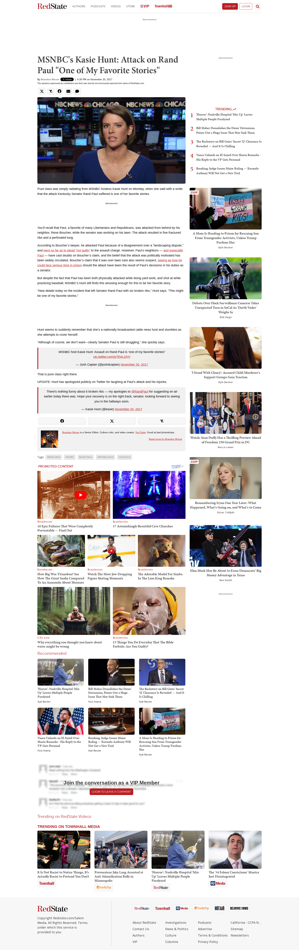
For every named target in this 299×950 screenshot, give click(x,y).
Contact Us (141, 929)
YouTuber (140, 432)
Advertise (205, 929)
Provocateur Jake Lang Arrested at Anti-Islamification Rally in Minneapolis (118, 876)
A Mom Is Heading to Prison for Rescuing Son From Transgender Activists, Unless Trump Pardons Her (160, 744)
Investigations (175, 922)
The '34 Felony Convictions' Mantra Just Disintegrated (234, 874)
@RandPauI (139, 391)
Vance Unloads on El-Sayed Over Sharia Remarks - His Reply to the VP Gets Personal (59, 742)
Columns (171, 942)
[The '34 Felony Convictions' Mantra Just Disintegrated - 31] (235, 850)
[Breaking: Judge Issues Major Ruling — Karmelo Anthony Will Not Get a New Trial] (111, 721)
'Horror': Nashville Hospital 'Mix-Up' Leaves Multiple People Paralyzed (59, 693)
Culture (170, 935)
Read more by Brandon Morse (165, 439)
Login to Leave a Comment (111, 791)
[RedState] (52, 6)
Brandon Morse (50, 79)
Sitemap (237, 929)
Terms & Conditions (213, 935)
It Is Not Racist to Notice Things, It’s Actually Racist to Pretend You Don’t (63, 874)
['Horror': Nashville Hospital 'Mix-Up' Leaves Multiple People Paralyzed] (61, 672)
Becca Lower (226, 447)
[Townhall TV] (163, 6)
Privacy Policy (208, 942)
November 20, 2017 (134, 364)
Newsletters (240, 935)
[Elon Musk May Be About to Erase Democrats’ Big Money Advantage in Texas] (226, 546)
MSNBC (69, 457)
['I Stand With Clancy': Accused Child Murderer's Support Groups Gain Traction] (226, 348)
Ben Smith (225, 580)
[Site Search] (258, 6)
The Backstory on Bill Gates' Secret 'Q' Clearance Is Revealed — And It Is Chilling (161, 693)
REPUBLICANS (105, 457)
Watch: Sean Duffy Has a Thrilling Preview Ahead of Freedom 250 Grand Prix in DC (225, 439)
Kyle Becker (44, 701)
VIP (135, 942)
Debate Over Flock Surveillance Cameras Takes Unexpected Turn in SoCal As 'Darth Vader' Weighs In (225, 307)
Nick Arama (94, 701)
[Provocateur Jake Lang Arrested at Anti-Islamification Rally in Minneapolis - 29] (120, 850)
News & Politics (176, 929)
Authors (78, 6)
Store (130, 6)
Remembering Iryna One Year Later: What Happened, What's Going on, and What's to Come (225, 505)
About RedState (144, 922)
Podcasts (98, 6)
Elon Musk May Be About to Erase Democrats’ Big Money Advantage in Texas (225, 572)
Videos (116, 6)
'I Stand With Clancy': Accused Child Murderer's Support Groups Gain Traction (225, 374)
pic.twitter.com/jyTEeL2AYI (111, 357)
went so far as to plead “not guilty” (66, 250)
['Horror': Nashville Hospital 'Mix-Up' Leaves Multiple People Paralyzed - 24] (178, 850)
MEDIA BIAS (53, 457)
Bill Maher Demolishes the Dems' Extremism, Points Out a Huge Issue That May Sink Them (110, 693)
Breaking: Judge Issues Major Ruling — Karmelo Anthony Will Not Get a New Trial (109, 742)
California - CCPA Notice (246, 922)
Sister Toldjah (225, 512)
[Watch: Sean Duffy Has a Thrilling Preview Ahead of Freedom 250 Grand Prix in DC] (226, 413)
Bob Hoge (226, 317)
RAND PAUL (85, 457)
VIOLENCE (124, 457)
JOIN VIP (230, 6)
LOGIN (246, 6)
